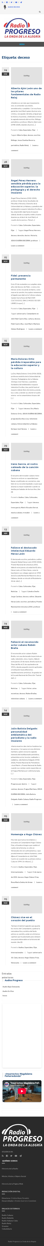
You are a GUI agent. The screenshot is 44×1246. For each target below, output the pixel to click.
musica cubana (16, 513)
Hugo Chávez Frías (31, 877)
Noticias (14, 591)
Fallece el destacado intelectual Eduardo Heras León (24, 550)
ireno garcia (15, 507)
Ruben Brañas (31, 693)
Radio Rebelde (8, 1218)
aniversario (21, 314)
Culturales (27, 225)
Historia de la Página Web (12, 1184)
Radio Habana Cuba (10, 1221)
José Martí (28, 324)
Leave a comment (17, 246)
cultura (31, 319)
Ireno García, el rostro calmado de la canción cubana (24, 467)
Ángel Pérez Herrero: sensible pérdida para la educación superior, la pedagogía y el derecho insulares (25, 186)
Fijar (33, 130)
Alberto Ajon (22, 135)
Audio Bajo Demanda (11, 987)
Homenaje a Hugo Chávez (26, 834)
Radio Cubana (23, 799)
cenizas (14, 789)
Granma (5, 1226)
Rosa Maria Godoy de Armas (22, 882)
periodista (15, 145)
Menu (22, 44)
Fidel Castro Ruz (17, 324)
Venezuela (15, 963)
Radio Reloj (24, 145)
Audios (21, 497)
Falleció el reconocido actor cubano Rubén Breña (24, 645)
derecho (20, 235)
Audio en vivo (8, 991)
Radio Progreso (35, 799)
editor (31, 597)
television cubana (18, 699)
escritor (37, 135)
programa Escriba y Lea (20, 419)
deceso (30, 135)
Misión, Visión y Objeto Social (14, 1176)
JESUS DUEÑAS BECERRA (20, 241)
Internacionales (17, 872)
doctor (27, 235)
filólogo (14, 140)
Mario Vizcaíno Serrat (29, 507)
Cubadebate (7, 1229)
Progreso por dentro (19, 784)
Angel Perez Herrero (32, 230)
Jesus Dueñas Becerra (26, 140)
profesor (34, 241)
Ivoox (5, 995)
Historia (34, 235)
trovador (26, 513)
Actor (29, 688)
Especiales (27, 130)
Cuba (20, 130)
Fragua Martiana (30, 789)
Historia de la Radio (10, 1169)
